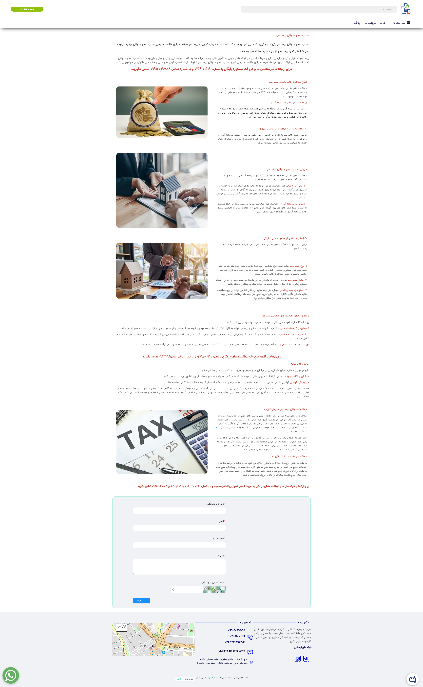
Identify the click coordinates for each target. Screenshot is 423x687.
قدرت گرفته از (185, 679)
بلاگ (357, 23)
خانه (383, 23)
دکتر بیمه (221, 428)
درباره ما (370, 23)
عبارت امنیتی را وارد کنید (212, 582)
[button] (154, 636)
